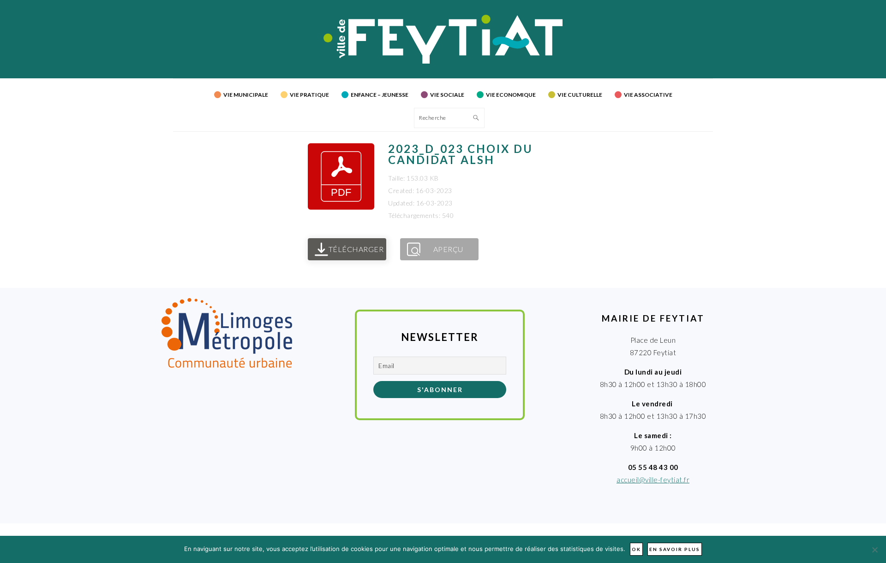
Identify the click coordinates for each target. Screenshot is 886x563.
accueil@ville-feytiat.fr (653, 479)
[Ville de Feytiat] (443, 61)
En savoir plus (674, 549)
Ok (636, 549)
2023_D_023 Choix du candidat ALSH (460, 154)
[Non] (874, 549)
